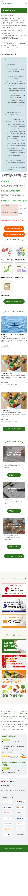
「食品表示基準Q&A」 (19, 713)
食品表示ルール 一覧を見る (13, 301)
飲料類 (5, 347)
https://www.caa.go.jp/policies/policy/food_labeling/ (13, 741)
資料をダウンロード (14, 475)
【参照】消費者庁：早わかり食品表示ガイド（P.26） (12, 220)
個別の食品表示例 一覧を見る (13, 428)
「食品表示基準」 (17, 711)
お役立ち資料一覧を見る (13, 556)
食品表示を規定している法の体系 (10, 384)
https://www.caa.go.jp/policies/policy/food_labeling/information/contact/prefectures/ (13, 771)
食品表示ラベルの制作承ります (13, 228)
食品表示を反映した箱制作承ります (13, 234)
